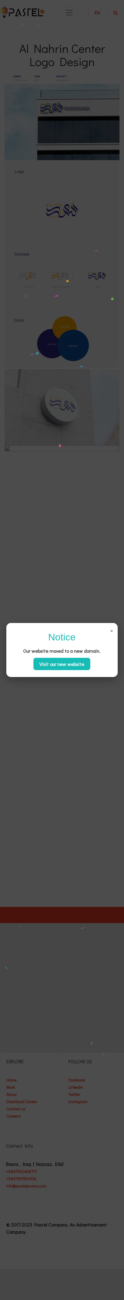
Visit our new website (61, 664)
